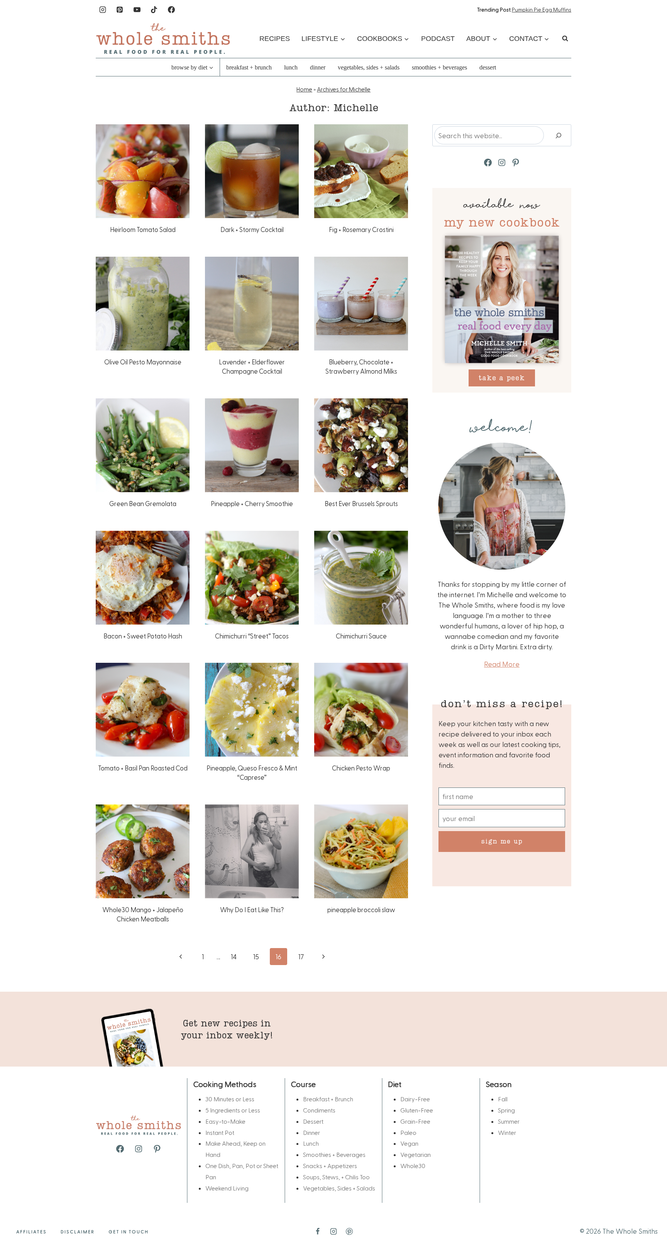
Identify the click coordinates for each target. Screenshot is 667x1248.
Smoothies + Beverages (439, 67)
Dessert (487, 67)
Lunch (291, 67)
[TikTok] (154, 10)
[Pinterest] (120, 10)
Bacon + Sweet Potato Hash (142, 636)
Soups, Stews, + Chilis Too (336, 1176)
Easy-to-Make (225, 1121)
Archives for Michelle (344, 89)
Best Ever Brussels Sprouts (361, 503)
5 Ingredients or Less (232, 1110)
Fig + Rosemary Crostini (361, 229)
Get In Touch (128, 1231)
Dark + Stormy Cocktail (252, 229)
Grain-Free (415, 1121)
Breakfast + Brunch (249, 67)
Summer (509, 1121)
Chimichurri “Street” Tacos (252, 636)
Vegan (409, 1143)
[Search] (558, 135)
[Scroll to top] (648, 1218)
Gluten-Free (416, 1110)
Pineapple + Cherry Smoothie (252, 503)
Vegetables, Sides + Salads (369, 67)
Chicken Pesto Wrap (361, 768)
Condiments (319, 1110)
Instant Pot (219, 1132)
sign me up (502, 841)
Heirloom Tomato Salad (143, 229)
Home (304, 89)
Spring (506, 1110)
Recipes (274, 38)
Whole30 (412, 1165)
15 (256, 956)
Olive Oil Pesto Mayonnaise (142, 362)
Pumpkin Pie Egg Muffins (541, 9)
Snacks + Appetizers (330, 1165)
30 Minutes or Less (229, 1098)
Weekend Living (227, 1188)
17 (301, 956)
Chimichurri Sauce (361, 636)
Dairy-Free (415, 1098)
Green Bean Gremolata (142, 503)
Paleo (408, 1132)
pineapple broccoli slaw (361, 909)
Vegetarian (415, 1154)
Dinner (317, 67)
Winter (507, 1132)
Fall (503, 1098)
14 (234, 956)
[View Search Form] (565, 38)
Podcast (438, 38)
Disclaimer (78, 1231)
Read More (502, 664)
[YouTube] (137, 10)
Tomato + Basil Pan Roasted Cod (143, 768)
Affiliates (31, 1231)
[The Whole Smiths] (163, 38)
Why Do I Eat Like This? (252, 909)
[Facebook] (171, 10)
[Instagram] (103, 10)
